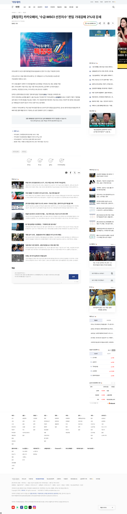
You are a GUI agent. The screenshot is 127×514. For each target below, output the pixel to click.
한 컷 (23, 460)
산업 (45, 415)
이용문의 (66, 479)
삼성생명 (95, 371)
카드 (23, 429)
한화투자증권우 (96, 375)
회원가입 (96, 1)
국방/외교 (80, 424)
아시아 (67, 429)
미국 (67, 424)
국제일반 (67, 421)
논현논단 (103, 418)
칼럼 (102, 432)
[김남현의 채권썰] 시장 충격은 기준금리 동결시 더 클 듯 (106, 88)
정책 (34, 424)
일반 (77, 7)
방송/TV (14, 454)
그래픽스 (24, 457)
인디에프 (95, 357)
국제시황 (71, 7)
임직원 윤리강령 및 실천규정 (51, 493)
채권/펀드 (59, 7)
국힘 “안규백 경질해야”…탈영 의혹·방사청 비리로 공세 (106, 92)
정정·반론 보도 (74, 479)
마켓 (17, 7)
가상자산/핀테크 (26, 432)
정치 (79, 415)
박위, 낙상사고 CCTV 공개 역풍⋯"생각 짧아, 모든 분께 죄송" (108, 80)
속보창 (101, 1)
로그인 (92, 1)
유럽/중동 (68, 432)
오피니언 (104, 415)
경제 (56, 415)
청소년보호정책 (50, 479)
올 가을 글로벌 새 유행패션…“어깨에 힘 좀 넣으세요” (41, 224)
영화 (13, 457)
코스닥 (108, 353)
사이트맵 (98, 479)
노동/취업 (93, 427)
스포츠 (13, 465)
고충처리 (59, 479)
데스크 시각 (104, 427)
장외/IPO (40, 7)
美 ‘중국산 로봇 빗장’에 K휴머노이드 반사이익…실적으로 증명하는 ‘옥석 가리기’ (105, 210)
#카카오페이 (16, 151)
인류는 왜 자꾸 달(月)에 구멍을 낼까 (36, 256)
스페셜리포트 (47, 448)
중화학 (45, 427)
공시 (25, 7)
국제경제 (67, 418)
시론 (102, 424)
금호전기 (95, 362)
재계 (45, 418)
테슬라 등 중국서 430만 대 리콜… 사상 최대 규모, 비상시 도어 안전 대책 (46, 214)
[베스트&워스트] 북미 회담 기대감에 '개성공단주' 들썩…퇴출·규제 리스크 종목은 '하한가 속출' (105, 217)
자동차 (45, 424)
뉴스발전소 (25, 448)
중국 (67, 427)
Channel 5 (58, 448)
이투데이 (14, 12)
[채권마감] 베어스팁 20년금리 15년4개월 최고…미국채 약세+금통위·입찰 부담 (105, 230)
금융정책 (24, 418)
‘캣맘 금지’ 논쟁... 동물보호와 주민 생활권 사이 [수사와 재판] (43, 235)
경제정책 (57, 418)
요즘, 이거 (24, 454)
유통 (45, 432)
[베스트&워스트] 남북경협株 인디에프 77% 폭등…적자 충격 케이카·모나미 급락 (105, 224)
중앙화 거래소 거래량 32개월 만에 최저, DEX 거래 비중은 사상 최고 (31, 142)
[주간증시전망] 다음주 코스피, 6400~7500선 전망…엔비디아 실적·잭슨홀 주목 (49, 203)
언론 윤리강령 (33, 493)
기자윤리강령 (40, 493)
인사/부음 (93, 432)
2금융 (23, 427)
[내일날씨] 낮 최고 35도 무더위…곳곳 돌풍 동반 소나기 (106, 71)
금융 (23, 415)
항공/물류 (46, 429)
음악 (13, 460)
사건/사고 (93, 424)
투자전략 (53, 7)
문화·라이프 (14, 448)
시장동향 (35, 418)
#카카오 (24, 151)
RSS (113, 1)
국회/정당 (80, 421)
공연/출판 (14, 462)
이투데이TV (36, 448)
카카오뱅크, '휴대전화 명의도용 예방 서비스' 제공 (26, 134)
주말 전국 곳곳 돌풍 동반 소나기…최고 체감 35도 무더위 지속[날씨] (45, 183)
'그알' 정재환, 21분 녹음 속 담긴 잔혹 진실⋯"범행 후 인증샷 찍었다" (109, 67)
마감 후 (103, 429)
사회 (92, 415)
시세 (34, 7)
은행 (23, 421)
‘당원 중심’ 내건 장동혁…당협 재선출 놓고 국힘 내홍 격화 (42, 245)
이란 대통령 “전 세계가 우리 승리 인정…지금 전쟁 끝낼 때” (42, 193)
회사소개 (24, 479)
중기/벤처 (46, 438)
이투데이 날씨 (79, 448)
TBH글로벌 (95, 366)
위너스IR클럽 (69, 448)
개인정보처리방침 (40, 479)
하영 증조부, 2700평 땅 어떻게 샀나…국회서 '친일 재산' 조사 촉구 (109, 97)
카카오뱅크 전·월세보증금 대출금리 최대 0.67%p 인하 (28, 137)
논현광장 (103, 421)
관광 (13, 451)
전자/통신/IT (47, 421)
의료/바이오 (46, 435)
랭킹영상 (35, 454)
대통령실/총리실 (81, 418)
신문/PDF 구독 (107, 1)
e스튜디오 (35, 451)
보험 (23, 424)
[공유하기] (100, 23)
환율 (65, 7)
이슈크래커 (24, 451)
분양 (34, 427)
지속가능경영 (90, 448)
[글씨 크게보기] (113, 23)
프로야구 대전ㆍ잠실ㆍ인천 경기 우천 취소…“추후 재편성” (107, 101)
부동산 (34, 415)
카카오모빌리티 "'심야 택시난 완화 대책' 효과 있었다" (27, 139)
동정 (92, 435)
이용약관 (31, 479)
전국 (92, 429)
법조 (92, 418)
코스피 (95, 353)
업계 (34, 421)
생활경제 (57, 424)
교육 (92, 421)
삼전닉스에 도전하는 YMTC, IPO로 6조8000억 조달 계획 (107, 84)
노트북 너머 (104, 435)
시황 (29, 7)
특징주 (46, 7)
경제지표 (57, 421)
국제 (67, 415)
